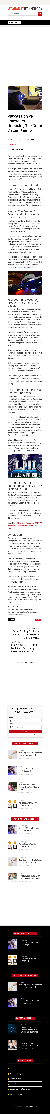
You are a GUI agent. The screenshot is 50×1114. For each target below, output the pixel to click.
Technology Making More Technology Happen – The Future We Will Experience (28, 1029)
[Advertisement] (25, 55)
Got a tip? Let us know (18, 1094)
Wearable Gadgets (16, 1074)
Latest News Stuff (16, 1079)
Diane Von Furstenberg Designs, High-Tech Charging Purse (29, 787)
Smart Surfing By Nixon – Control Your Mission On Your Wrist (26, 634)
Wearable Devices (19, 150)
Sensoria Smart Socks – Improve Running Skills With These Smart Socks (29, 1045)
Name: (11, 717)
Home (12, 1069)
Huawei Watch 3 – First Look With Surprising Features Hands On (24, 648)
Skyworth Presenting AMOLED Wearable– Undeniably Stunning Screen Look (25, 525)
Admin (32, 139)
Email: (11, 724)
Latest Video (14, 1084)
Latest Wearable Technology (20, 1089)
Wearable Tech (31, 1107)
